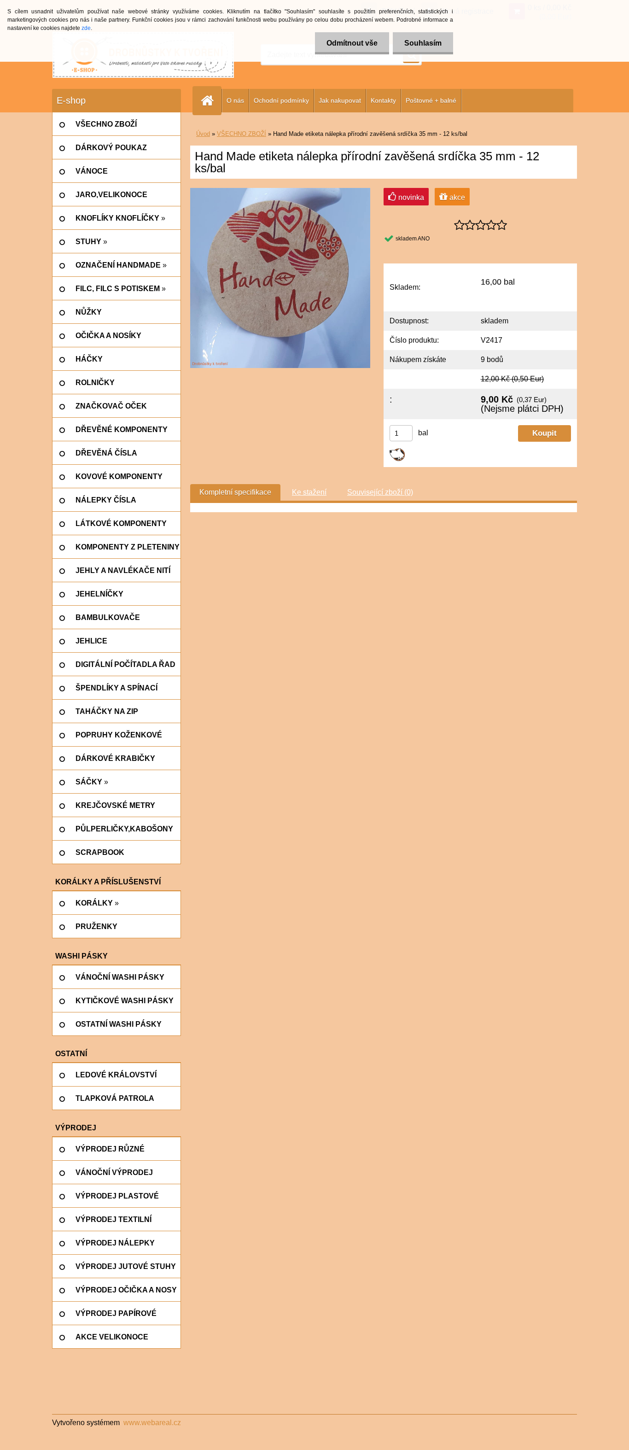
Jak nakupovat (340, 100)
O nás (235, 100)
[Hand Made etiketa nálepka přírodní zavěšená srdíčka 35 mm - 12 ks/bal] (280, 191)
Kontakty (383, 100)
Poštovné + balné (431, 100)
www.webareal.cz (152, 1423)
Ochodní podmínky (281, 100)
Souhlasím (423, 43)
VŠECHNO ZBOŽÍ (241, 133)
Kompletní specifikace (235, 492)
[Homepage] (210, 100)
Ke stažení (309, 492)
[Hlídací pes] (397, 452)
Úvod (203, 133)
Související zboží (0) (380, 492)
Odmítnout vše (352, 43)
